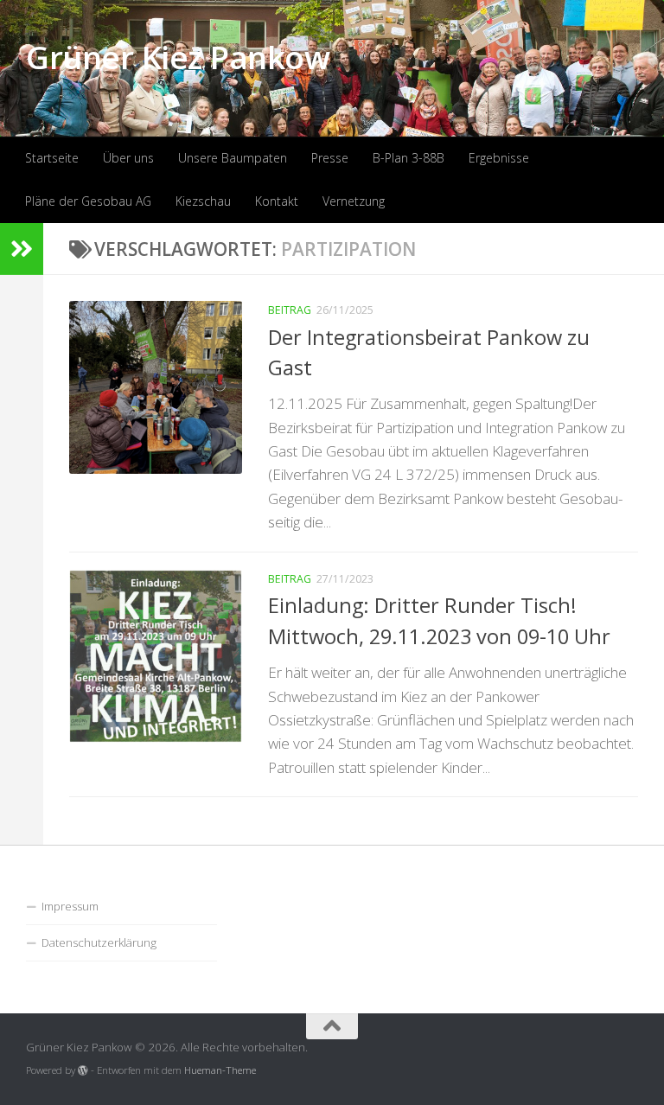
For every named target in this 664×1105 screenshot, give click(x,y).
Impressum (70, 906)
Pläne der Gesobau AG (88, 201)
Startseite (52, 158)
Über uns (128, 158)
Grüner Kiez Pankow (177, 57)
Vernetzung (353, 201)
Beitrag (289, 310)
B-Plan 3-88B (408, 158)
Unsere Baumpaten (232, 158)
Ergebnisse (499, 158)
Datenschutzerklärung (99, 942)
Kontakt (276, 201)
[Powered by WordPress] (83, 1070)
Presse (329, 158)
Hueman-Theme (220, 1069)
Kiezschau (203, 201)
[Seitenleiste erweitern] (21, 249)
